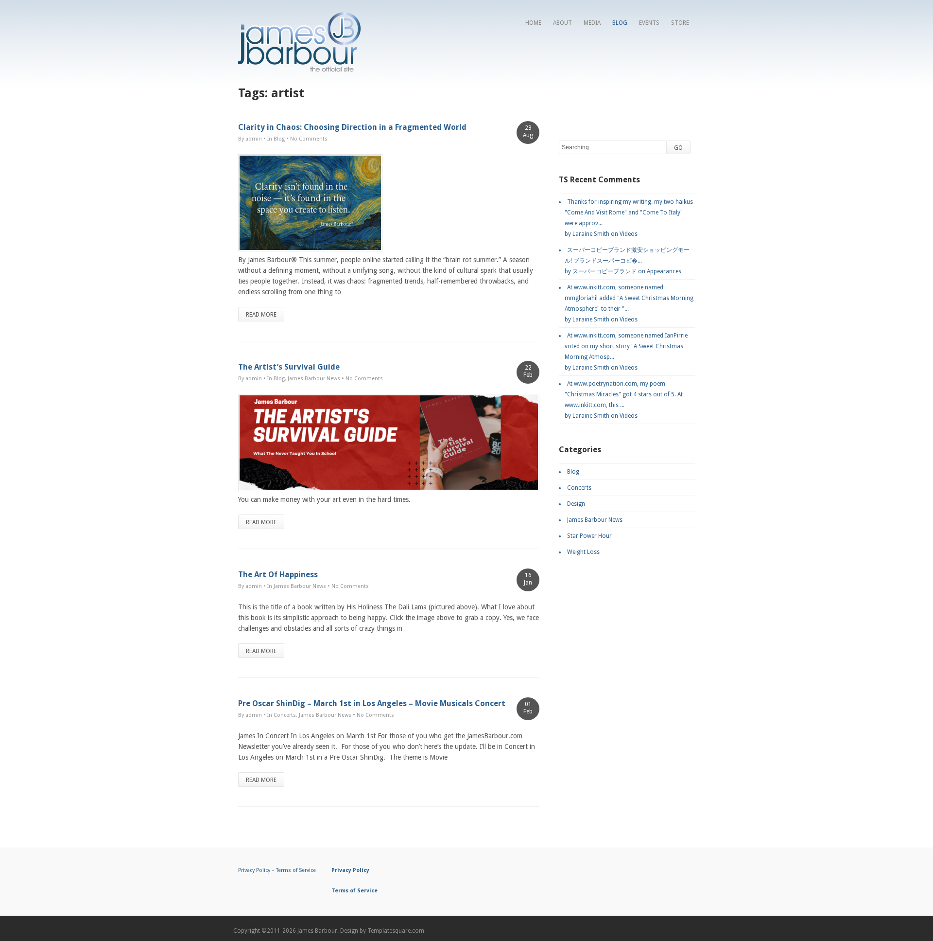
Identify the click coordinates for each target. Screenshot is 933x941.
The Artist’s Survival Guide (289, 367)
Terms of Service (296, 870)
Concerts (285, 715)
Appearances (664, 271)
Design (576, 503)
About (562, 22)
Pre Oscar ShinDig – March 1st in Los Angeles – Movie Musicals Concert (371, 703)
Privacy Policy (254, 870)
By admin (250, 139)
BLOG (619, 22)
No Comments (309, 139)
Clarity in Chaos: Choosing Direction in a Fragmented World (352, 127)
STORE (680, 22)
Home (533, 22)
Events (649, 22)
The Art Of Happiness (278, 574)
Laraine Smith (590, 234)
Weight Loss (583, 552)
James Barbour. (318, 930)
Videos (629, 234)
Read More (261, 314)
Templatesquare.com (395, 930)
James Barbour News (314, 378)
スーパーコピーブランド (604, 271)
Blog (279, 139)
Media (592, 22)
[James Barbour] (299, 69)
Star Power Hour (589, 536)
